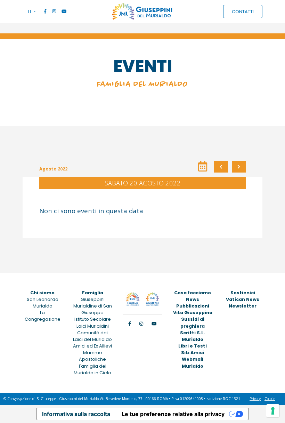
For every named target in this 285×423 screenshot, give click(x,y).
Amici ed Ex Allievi (92, 346)
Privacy (255, 398)
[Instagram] (54, 11)
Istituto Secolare (92, 319)
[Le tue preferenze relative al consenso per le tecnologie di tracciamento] (272, 410)
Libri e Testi (192, 346)
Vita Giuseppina (192, 313)
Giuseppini (93, 299)
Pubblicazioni (192, 306)
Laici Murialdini (92, 326)
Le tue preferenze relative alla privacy (173, 413)
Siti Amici (192, 353)
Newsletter (242, 306)
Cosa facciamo (192, 293)
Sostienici (242, 293)
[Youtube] (64, 11)
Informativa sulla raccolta (76, 413)
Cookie (269, 398)
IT (30, 11)
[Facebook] (45, 11)
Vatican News (242, 299)
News (192, 299)
